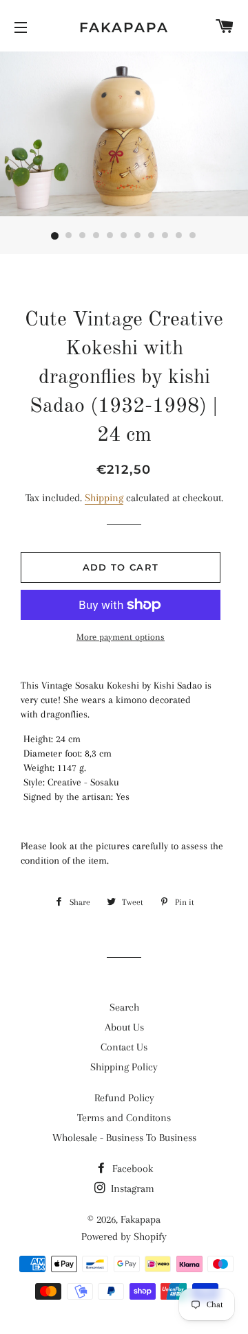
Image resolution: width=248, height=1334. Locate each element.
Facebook (131, 1168)
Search (124, 1007)
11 (193, 236)
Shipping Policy (124, 1067)
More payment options (120, 637)
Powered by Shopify (124, 1236)
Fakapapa (124, 27)
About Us (124, 1027)
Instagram (131, 1188)
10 (179, 236)
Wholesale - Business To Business (124, 1137)
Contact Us (124, 1047)
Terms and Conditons (124, 1118)
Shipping (104, 498)
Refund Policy (124, 1098)
